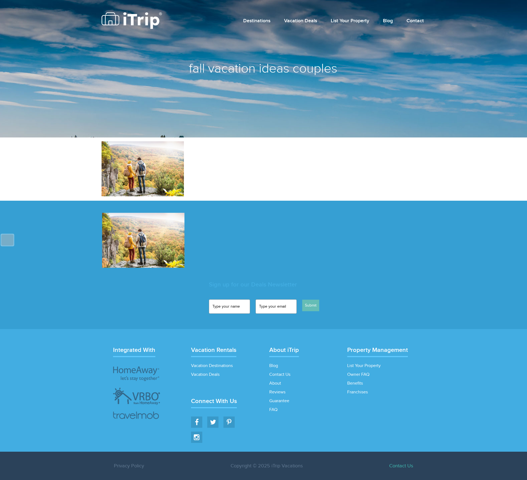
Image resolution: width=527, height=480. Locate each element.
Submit (310, 305)
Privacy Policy (129, 466)
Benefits (355, 383)
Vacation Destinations (212, 365)
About (275, 383)
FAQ (273, 409)
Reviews (277, 392)
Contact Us (279, 374)
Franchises (357, 392)
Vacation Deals (300, 21)
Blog (388, 21)
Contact (415, 21)
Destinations (256, 21)
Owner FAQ (358, 374)
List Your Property (350, 21)
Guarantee (279, 401)
